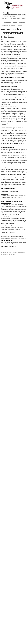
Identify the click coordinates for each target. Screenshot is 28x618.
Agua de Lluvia (4, 235)
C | (3, 255)
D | (4, 255)
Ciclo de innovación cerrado (7, 147)
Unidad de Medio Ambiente (14, 23)
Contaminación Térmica (6, 217)
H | (8, 255)
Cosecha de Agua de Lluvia (7, 226)
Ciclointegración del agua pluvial (8, 39)
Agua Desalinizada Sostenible (8, 188)
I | (9, 255)
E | (5, 255)
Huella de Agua (4, 194)
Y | (26, 255)
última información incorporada (6, 256)
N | (14, 255)
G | (7, 255)
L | (12, 255)
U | (22, 255)
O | (16, 255)
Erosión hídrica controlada (7, 168)
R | (19, 255)
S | (20, 255)
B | (2, 255)
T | (21, 255)
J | (10, 255)
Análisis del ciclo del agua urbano (9, 86)
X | (24, 255)
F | (6, 255)
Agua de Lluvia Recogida (7, 240)
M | (13, 255)
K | (11, 255)
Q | (18, 255)
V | (23, 255)
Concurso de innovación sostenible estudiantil (12, 127)
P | (17, 255)
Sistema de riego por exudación (8, 106)
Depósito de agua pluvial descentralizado (10, 57)
